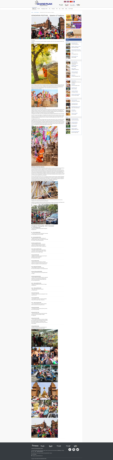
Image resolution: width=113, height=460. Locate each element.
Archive (38, 8)
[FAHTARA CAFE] (68, 88)
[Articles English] (68, 1)
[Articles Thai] (65, 1)
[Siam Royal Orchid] (68, 104)
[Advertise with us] (74, 25)
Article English (36, 12)
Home (35, 8)
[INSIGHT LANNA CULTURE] (68, 47)
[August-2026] (74, 33)
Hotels (63, 8)
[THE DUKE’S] (68, 82)
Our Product (71, 8)
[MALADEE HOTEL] (68, 44)
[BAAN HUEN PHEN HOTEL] (68, 50)
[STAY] (68, 54)
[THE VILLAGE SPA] (68, 72)
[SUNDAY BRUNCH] (68, 92)
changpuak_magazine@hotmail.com (37, 455)
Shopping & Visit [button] (44, 8)
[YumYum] (74, 17)
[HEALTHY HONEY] (68, 114)
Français (53, 8)
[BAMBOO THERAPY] (68, 66)
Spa (59, 8)
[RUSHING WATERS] (68, 120)
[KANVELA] (68, 85)
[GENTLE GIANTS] (68, 129)
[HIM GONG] (68, 111)
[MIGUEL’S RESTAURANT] (68, 95)
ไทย (49, 8)
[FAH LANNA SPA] (68, 63)
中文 (57, 8)
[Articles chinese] (71, 1)
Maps (66, 8)
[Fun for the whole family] (68, 132)
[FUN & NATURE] (68, 126)
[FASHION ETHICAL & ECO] (68, 107)
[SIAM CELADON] (68, 101)
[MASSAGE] (68, 76)
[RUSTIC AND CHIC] (68, 57)
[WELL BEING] (68, 69)
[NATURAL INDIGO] (68, 123)
